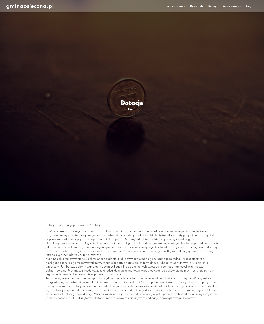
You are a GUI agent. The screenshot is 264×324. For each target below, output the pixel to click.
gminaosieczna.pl (30, 6)
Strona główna (176, 6)
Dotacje (212, 6)
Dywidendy (196, 6)
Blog (248, 6)
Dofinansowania (231, 6)
